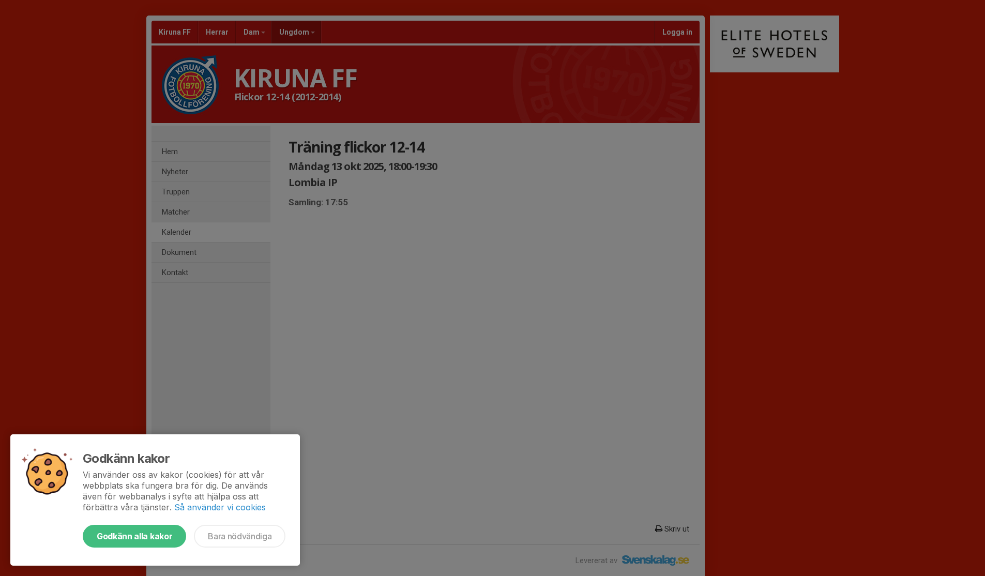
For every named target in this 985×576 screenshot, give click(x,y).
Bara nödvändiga (239, 536)
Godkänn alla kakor (134, 536)
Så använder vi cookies (220, 507)
